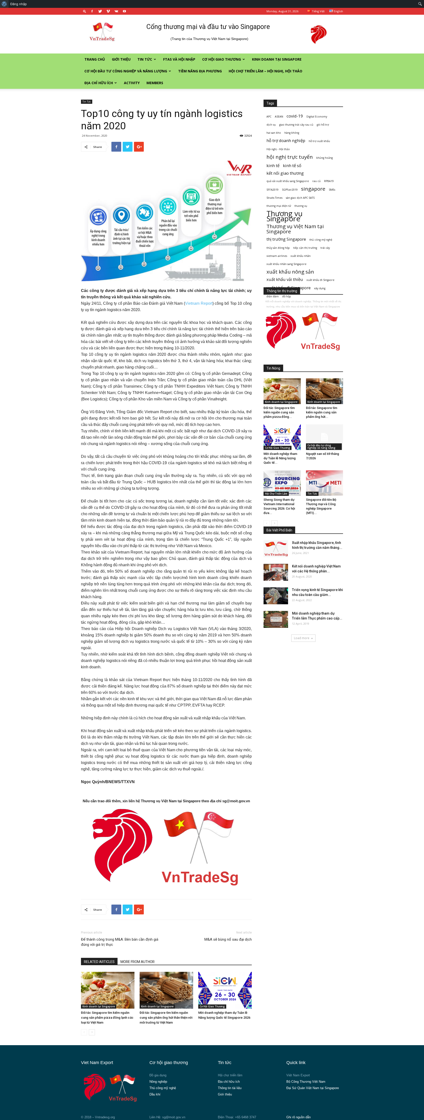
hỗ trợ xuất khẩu (319, 141)
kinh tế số (292, 165)
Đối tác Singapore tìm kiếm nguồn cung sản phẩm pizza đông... (279, 412)
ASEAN (279, 116)
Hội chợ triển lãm (230, 1075)
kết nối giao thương (285, 173)
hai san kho (273, 132)
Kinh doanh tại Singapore (277, 59)
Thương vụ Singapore (284, 216)
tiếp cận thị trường (305, 248)
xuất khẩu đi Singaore (320, 280)
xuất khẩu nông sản (290, 271)
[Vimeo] (108, 11)
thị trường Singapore (286, 239)
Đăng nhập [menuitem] (18, 4)
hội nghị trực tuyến (289, 156)
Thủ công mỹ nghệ (162, 1088)
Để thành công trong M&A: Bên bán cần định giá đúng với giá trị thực (119, 942)
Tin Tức (144, 59)
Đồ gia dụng (157, 1075)
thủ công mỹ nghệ (320, 239)
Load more (301, 638)
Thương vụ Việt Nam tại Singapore (295, 229)
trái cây (325, 248)
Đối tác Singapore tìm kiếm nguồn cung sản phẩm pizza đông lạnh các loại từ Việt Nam (107, 1017)
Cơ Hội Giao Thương (221, 59)
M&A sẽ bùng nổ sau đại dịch (228, 939)
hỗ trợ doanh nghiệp (285, 140)
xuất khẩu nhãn (301, 256)
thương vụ (300, 206)
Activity (132, 82)
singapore (313, 188)
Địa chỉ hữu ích (98, 82)
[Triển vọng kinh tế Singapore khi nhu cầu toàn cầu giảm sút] (276, 595)
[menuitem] (4, 4)
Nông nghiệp (158, 1081)
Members (154, 82)
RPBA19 (329, 181)
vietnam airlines (276, 256)
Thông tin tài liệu (229, 1088)
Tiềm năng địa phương (200, 71)
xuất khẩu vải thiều (284, 279)
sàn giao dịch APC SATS (300, 197)
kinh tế (272, 165)
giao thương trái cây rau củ (296, 124)
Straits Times (274, 197)
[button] (84, 11)
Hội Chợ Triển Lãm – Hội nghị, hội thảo (265, 71)
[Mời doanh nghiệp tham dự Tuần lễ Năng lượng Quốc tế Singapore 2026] (225, 990)
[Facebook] (92, 11)
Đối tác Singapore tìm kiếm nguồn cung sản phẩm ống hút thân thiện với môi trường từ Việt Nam (166, 1017)
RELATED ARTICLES (99, 962)
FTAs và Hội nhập (179, 59)
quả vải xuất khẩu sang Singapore (287, 181)
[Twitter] (100, 11)
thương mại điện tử (278, 206)
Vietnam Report (198, 303)
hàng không (291, 132)
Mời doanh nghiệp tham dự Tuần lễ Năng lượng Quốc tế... (280, 458)
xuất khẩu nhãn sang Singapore (286, 264)
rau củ (316, 181)
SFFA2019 (272, 189)
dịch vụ (271, 124)
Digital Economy (316, 116)
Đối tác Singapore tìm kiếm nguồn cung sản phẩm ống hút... (321, 412)
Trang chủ (94, 59)
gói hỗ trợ (323, 124)
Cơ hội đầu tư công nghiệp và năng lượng (125, 71)
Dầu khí (154, 1094)
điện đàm (272, 296)
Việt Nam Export (298, 1075)
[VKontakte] (116, 11)
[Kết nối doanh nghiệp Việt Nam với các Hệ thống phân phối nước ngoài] (276, 572)
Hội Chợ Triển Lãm (276, 493)
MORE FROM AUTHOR (137, 962)
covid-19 (295, 116)
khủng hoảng (324, 157)
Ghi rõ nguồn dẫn (298, 1117)
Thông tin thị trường (281, 291)
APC (268, 116)
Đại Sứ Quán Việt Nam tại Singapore (312, 1088)
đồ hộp (286, 296)
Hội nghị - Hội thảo (278, 149)
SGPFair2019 (290, 189)
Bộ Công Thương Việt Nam (305, 1081)
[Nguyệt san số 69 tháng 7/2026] (324, 437)
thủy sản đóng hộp (278, 248)
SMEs (332, 189)
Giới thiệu (121, 59)
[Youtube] (124, 11)
